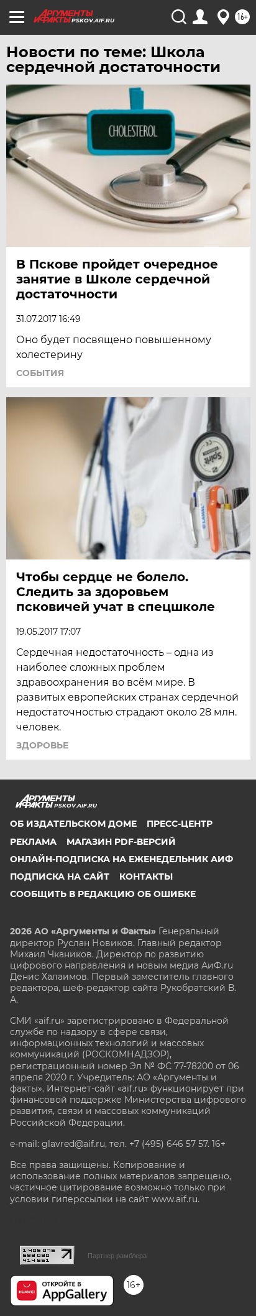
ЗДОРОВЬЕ (42, 745)
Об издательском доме (73, 823)
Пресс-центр (180, 823)
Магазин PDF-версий (121, 841)
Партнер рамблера (117, 1255)
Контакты (146, 876)
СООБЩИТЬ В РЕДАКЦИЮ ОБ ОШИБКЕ (103, 894)
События (40, 373)
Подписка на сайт (59, 876)
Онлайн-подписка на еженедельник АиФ (121, 859)
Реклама (33, 841)
